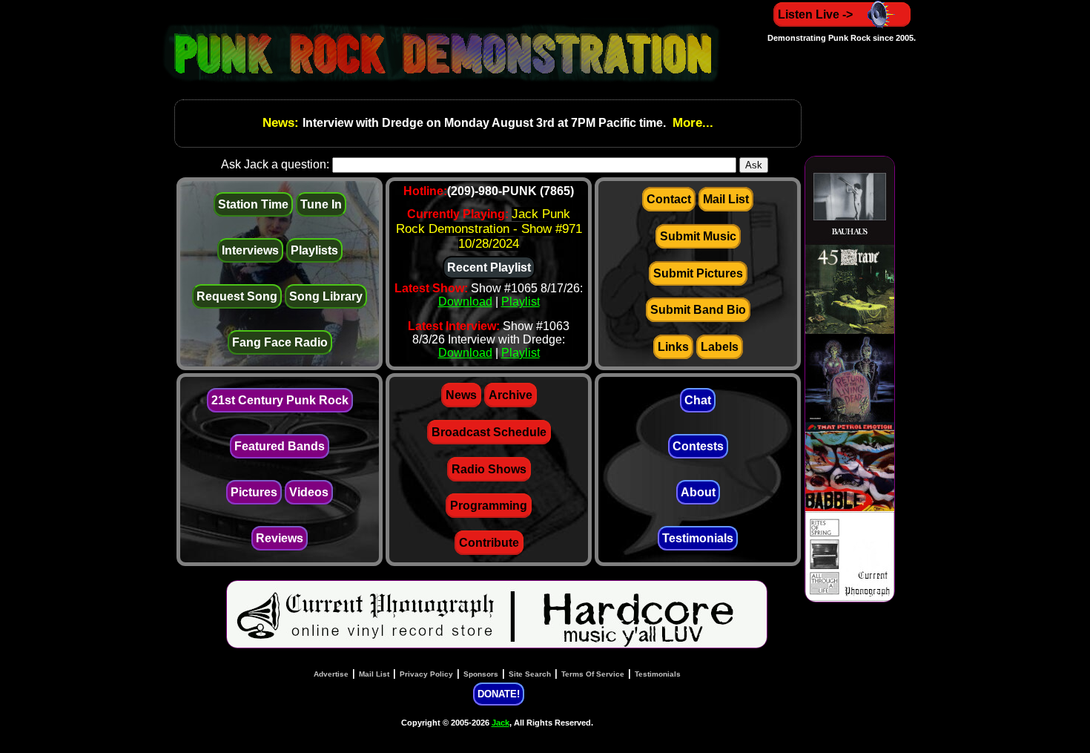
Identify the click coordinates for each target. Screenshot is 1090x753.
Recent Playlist (489, 267)
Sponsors (480, 674)
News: (282, 123)
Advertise (331, 674)
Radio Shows (489, 469)
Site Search (530, 674)
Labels (720, 347)
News (461, 395)
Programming (488, 505)
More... (691, 123)
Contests (698, 446)
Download (465, 301)
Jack (500, 722)
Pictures (254, 492)
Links (673, 347)
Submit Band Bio (698, 309)
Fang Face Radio (280, 342)
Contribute (489, 542)
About (698, 492)
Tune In (321, 204)
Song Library (326, 296)
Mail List (726, 199)
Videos (308, 492)
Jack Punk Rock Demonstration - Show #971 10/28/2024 (489, 229)
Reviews (279, 538)
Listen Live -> (815, 14)
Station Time (253, 204)
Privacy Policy (426, 674)
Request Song (236, 296)
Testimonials (697, 538)
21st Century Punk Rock (280, 400)
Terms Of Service (592, 674)
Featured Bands (279, 446)
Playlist (520, 301)
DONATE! (499, 694)
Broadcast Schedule (489, 432)
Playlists (314, 250)
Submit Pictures (698, 273)
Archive (510, 395)
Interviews (250, 250)
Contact (669, 199)
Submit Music (698, 236)
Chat (697, 400)
